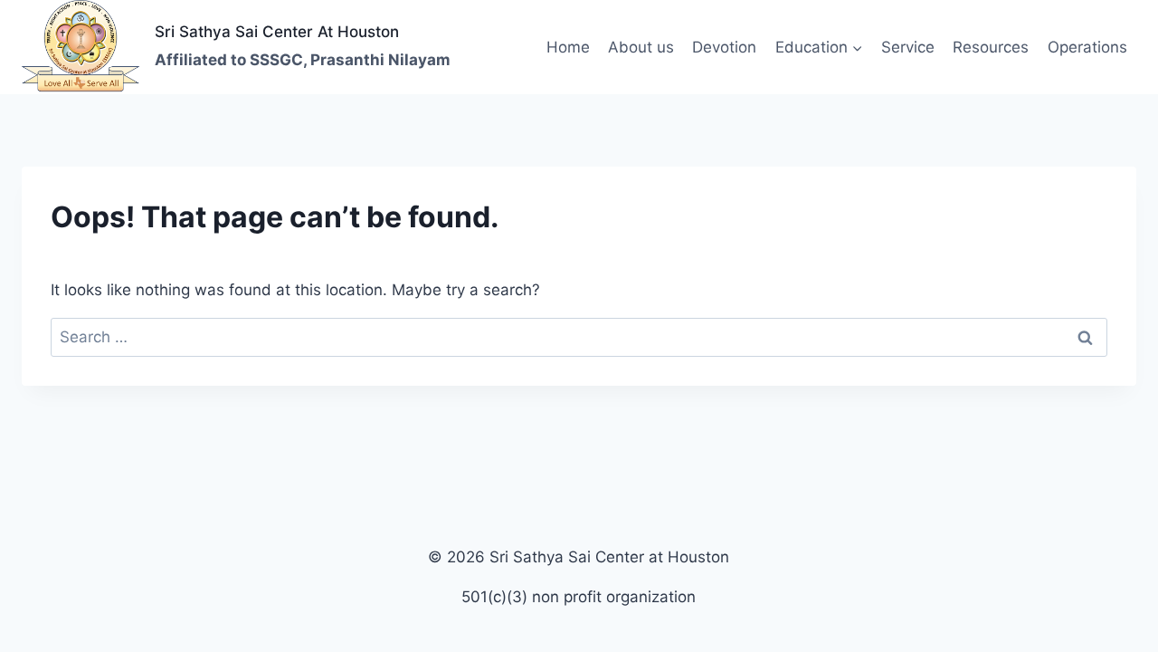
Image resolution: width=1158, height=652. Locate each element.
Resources (991, 47)
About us (641, 47)
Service (908, 47)
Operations (1087, 47)
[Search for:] (579, 337)
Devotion (724, 47)
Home (568, 47)
